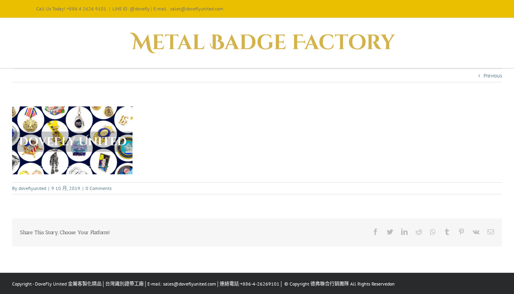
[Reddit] (419, 232)
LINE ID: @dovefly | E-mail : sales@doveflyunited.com (167, 9)
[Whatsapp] (433, 232)
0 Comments (99, 188)
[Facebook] (375, 232)
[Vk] (476, 232)
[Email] (490, 232)
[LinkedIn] (404, 232)
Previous (492, 75)
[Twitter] (390, 232)
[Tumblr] (447, 232)
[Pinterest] (461, 232)
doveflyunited (32, 188)
